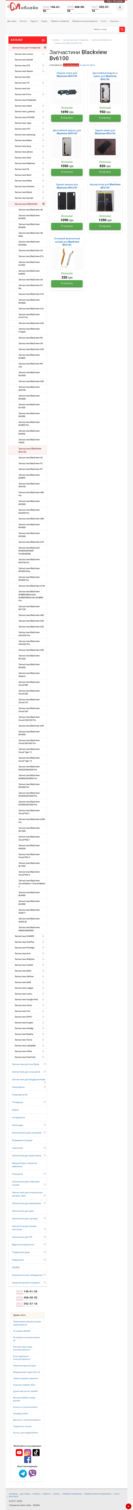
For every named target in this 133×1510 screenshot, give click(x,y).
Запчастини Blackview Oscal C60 (29, 710)
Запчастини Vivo (22, 1011)
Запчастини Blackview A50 (31, 650)
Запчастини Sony (23, 157)
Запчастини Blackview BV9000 (29, 397)
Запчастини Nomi (23, 175)
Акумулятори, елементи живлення (24, 1165)
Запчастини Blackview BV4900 (29, 526)
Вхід (108, 1)
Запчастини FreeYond (25, 1057)
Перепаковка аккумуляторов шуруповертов (27, 1323)
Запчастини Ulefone (24, 976)
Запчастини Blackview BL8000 (29, 894)
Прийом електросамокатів (84, 21)
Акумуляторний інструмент (26, 1282)
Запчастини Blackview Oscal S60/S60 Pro (29, 742)
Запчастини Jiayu (23, 123)
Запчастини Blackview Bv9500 (29, 415)
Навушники (18, 1259)
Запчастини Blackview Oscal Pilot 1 (29, 838)
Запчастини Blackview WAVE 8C (29, 920)
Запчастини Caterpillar (25, 1045)
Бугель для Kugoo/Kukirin (25, 1432)
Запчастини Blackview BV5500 (29, 374)
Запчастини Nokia (23, 180)
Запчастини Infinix (23, 1051)
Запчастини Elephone (25, 163)
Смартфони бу (20, 1094)
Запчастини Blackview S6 (30, 457)
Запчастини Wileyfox (24, 959)
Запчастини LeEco (23, 994)
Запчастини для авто (23, 1211)
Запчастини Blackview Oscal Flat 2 (29, 812)
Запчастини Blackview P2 (30, 463)
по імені (91, 65)
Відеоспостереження (23, 1244)
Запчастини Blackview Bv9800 (29, 476)
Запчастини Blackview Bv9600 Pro (29, 578)
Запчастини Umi (22, 88)
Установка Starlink (21, 1331)
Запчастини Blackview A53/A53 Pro (29, 643)
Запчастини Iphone (24, 152)
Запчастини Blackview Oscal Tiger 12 (29, 750)
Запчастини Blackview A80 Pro (31, 494)
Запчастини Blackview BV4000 (29, 301)
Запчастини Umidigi (24, 1028)
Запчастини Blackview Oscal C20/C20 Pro (29, 718)
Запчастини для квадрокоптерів (28, 1079)
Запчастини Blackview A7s (31, 308)
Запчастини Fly (22, 169)
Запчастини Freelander (25, 100)
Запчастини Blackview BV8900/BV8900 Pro (29, 777)
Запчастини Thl (22, 83)
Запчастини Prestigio (25, 947)
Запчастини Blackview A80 (31, 518)
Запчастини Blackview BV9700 (29, 388)
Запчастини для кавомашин (26, 1203)
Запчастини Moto (23, 971)
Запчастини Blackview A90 (31, 621)
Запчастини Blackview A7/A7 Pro (29, 316)
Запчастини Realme (24, 1034)
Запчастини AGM (23, 982)
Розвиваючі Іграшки (22, 1140)
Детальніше (67, 107)
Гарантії (34, 21)
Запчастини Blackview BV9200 (29, 666)
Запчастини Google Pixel (26, 999)
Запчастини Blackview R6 (30, 338)
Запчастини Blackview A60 (31, 381)
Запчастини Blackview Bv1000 (29, 406)
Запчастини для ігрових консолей (24, 1228)
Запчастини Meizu (23, 140)
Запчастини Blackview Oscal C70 (29, 701)
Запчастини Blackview (26, 204)
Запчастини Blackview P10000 (29, 330)
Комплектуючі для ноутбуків (26, 1132)
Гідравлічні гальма (22, 1426)
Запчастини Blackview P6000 (29, 441)
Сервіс (44, 21)
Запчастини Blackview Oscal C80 (29, 692)
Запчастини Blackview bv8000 (29, 272)
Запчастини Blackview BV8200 (29, 847)
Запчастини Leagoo (24, 988)
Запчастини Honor (23, 1005)
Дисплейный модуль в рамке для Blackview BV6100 (105, 76)
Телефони (17, 1102)
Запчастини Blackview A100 (31, 586)
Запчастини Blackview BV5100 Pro (29, 561)
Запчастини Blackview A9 (30, 279)
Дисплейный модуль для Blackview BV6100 (67, 132)
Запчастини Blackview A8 (30, 209)
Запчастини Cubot (23, 106)
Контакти (114, 21)
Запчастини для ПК (22, 1237)
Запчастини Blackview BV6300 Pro (29, 511)
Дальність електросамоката (26, 1420)
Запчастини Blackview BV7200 (29, 657)
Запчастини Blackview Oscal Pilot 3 (29, 873)
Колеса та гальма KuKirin (25, 1407)
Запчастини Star (22, 77)
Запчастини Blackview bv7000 (29, 263)
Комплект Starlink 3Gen (24, 1385)
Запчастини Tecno (23, 1040)
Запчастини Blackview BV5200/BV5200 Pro (29, 794)
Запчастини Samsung (25, 134)
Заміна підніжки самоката (25, 1378)
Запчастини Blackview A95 (31, 726)
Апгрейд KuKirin (20, 1413)
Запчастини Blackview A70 (31, 542)
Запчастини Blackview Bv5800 (29, 356)
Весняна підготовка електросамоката (22, 1348)
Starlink (16, 1267)
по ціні (82, 65)
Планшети (17, 1174)
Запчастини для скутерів (25, 1218)
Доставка (11, 21)
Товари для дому (21, 1252)
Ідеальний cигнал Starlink (25, 1391)
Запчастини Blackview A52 (31, 626)
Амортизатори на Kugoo (24, 1365)
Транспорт (17, 1148)
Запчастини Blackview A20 (31, 323)
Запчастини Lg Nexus (25, 111)
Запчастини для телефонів (26, 47)
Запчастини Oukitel (24, 965)
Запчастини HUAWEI (24, 936)
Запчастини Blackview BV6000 (29, 226)
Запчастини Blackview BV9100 (29, 485)
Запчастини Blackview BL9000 (29, 902)
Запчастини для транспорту (26, 1155)
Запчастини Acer (23, 953)
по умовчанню (71, 65)
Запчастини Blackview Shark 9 (29, 911)
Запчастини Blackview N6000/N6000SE (29, 929)
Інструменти (18, 1117)
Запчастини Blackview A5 (30, 250)
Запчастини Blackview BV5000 (29, 217)
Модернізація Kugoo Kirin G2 (26, 1372)
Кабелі (15, 1110)
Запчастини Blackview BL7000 (29, 864)
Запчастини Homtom (24, 186)
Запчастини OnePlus (24, 942)
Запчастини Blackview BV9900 (29, 502)
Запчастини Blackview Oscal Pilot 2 (29, 856)
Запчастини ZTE (22, 65)
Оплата (23, 21)
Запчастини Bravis (23, 192)
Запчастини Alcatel (24, 59)
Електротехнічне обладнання (27, 1275)
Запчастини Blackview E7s (31, 256)
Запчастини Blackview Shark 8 (29, 674)
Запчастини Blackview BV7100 (29, 608)
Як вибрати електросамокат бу (26, 1339)
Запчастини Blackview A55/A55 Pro (29, 634)
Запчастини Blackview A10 (31, 294)
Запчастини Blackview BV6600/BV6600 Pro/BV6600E (29, 551)
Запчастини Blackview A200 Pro (31, 821)
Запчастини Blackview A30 (31, 349)
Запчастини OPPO (23, 1017)
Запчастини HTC (22, 129)
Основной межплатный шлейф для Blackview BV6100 (67, 241)
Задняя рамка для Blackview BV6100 (105, 132)
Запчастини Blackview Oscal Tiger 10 (29, 759)
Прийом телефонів (60, 21)
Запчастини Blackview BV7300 (29, 829)
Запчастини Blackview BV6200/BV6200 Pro (29, 768)
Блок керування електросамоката (21, 1358)
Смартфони (18, 1087)
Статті (104, 21)
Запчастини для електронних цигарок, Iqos (27, 1194)
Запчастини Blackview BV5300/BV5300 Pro (29, 803)
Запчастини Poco (23, 94)
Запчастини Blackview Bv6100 (29, 450)
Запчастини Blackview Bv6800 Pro (29, 423)
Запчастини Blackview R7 (30, 469)
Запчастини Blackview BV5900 (29, 535)
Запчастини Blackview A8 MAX (30, 234)
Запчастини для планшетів (26, 1071)
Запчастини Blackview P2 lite (30, 287)
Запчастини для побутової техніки (26, 1183)
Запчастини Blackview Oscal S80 (29, 683)
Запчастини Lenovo (24, 54)
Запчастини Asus (23, 146)
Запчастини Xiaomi (24, 71)
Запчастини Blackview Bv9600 (29, 432)
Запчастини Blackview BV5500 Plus (29, 570)
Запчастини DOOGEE (25, 117)
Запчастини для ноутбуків (25, 1064)
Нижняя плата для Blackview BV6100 (67, 75)
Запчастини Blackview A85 (31, 615)
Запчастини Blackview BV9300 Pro (29, 786)
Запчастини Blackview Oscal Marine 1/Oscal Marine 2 (31, 883)
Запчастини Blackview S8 (30, 343)
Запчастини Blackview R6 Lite (30, 365)
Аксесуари (17, 1125)
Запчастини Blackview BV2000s (29, 243)
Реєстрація (117, 1)
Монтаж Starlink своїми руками (24, 1399)
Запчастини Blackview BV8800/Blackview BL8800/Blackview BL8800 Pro (30, 596)
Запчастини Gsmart (24, 198)
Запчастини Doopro (24, 1022)
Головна (56, 40)
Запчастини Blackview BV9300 (29, 733)
